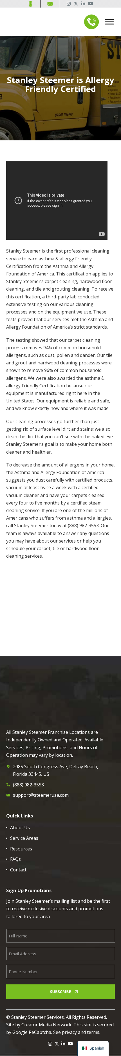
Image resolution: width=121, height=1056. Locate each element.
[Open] (109, 22)
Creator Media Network (46, 1025)
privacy (69, 1032)
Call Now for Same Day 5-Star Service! (56, 646)
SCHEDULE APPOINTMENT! (56, 668)
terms (93, 1032)
